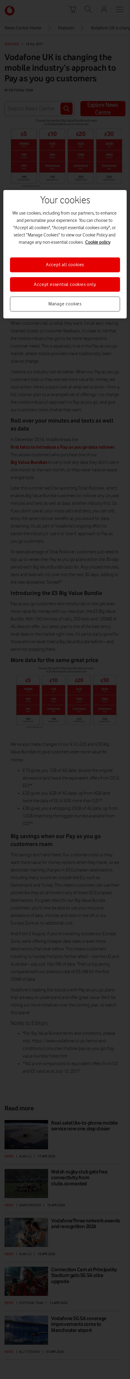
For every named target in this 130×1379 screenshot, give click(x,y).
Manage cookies (65, 304)
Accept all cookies (65, 265)
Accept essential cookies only (65, 284)
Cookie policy (97, 242)
